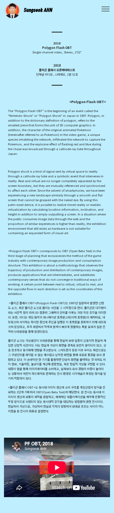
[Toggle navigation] (106, 8)
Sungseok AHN (38, 10)
